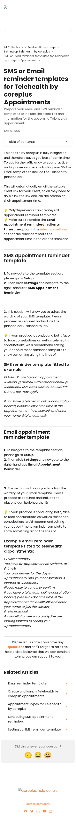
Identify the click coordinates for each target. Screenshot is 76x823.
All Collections (13, 47)
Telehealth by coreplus (43, 47)
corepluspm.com (38, 804)
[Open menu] (68, 7)
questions (16, 647)
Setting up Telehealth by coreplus (27, 51)
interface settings (54, 229)
